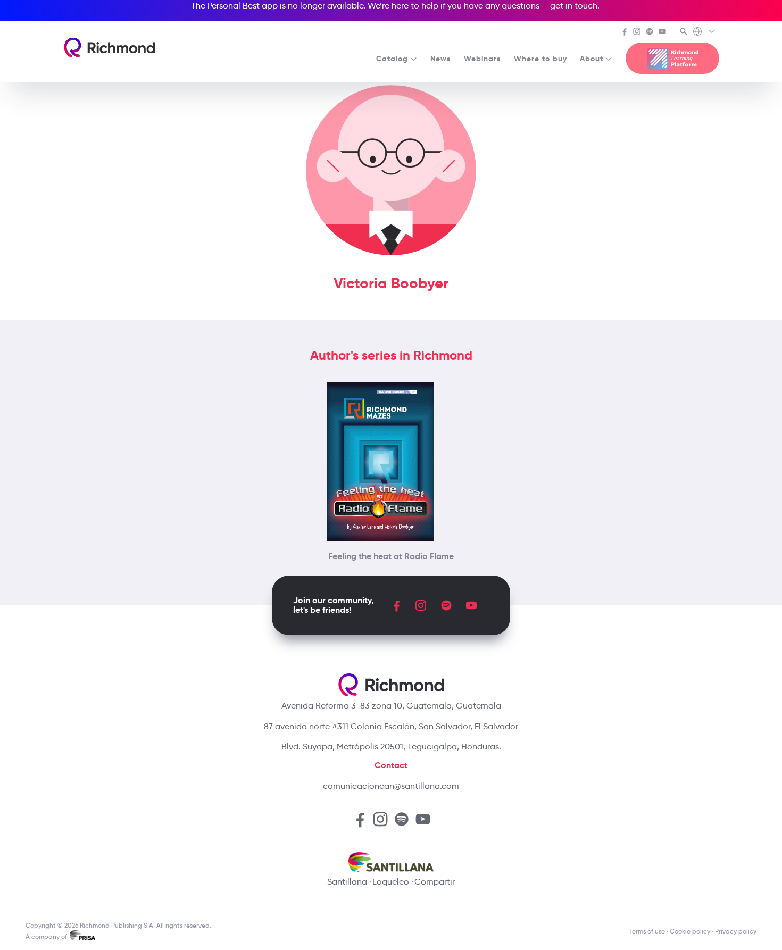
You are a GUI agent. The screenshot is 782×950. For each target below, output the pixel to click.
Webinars (482, 58)
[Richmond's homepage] (109, 47)
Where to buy (540, 58)
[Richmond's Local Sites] (704, 32)
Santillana (347, 882)
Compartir (434, 882)
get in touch (573, 6)
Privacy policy (735, 931)
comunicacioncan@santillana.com (391, 786)
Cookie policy (690, 931)
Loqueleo (390, 882)
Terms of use (647, 931)
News (440, 58)
